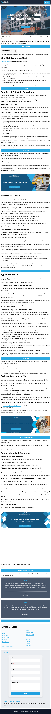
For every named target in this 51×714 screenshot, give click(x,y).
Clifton (27, 637)
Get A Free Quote (25, 620)
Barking (2, 567)
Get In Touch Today (25, 46)
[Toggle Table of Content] (13, 51)
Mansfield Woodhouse (7, 646)
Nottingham (5, 635)
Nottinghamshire (6, 637)
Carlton (4, 631)
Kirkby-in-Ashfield (30, 632)
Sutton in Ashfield (30, 634)
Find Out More (25, 150)
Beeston (28, 639)
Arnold (4, 633)
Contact (47, 2)
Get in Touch (25, 271)
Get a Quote (24, 27)
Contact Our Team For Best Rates (25, 437)
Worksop (28, 641)
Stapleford (28, 645)
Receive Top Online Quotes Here (25, 570)
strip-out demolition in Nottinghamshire (12, 405)
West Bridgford (5, 641)
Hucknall (4, 639)
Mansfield (4, 644)
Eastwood (28, 643)
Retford (27, 630)
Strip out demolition (5, 61)
